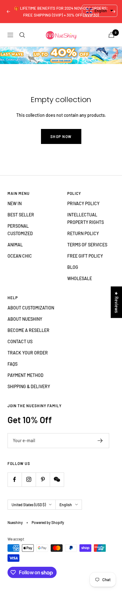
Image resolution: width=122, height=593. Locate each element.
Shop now (61, 136)
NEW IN (15, 203)
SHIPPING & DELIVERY (29, 386)
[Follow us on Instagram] (29, 479)
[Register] (100, 440)
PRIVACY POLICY (83, 203)
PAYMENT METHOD (25, 375)
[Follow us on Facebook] (15, 479)
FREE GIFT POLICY (85, 256)
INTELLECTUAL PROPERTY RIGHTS (85, 218)
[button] (99, 11)
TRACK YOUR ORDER (28, 352)
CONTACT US (20, 341)
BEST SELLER (21, 214)
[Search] (22, 35)
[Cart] (111, 35)
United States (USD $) (29, 504)
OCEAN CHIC (20, 256)
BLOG (72, 267)
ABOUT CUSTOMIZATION (31, 307)
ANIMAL (15, 244)
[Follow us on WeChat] (57, 479)
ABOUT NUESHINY (25, 319)
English (65, 504)
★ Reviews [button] (116, 302)
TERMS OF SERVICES (87, 244)
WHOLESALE (79, 278)
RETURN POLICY (83, 233)
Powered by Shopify (48, 522)
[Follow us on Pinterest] (43, 479)
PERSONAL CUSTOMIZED (20, 229)
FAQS (13, 364)
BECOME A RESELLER (28, 330)
